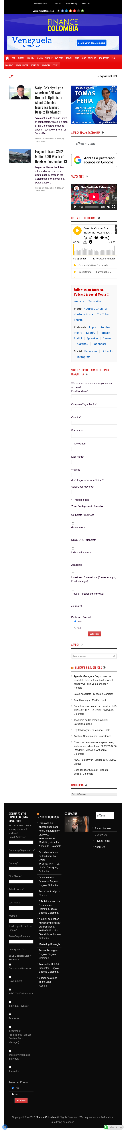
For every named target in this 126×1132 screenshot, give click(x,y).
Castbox (82, 343)
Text (79, 628)
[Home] (7, 58)
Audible (105, 327)
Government (78, 527)
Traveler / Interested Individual (87, 593)
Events (56, 65)
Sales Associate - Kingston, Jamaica (93, 694)
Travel (69, 58)
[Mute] (108, 206)
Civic (77, 58)
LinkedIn (107, 351)
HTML (80, 621)
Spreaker (92, 338)
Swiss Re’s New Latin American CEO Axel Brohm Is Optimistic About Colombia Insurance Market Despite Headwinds (49, 100)
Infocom (30, 58)
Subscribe (94, 301)
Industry (59, 58)
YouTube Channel (95, 308)
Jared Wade (40, 141)
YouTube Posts (83, 314)
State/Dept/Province (82, 486)
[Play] (75, 206)
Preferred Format (81, 617)
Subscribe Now (40, 3)
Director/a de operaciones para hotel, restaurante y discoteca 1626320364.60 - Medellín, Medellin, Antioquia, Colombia (95, 747)
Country (76, 417)
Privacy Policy (71, 3)
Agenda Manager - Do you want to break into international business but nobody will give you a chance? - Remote (93, 681)
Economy (9, 65)
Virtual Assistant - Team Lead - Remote (48, 981)
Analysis (46, 65)
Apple (92, 327)
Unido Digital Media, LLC (43, 10)
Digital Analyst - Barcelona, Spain (92, 730)
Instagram (84, 356)
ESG (113, 58)
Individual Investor (81, 552)
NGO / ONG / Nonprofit (83, 540)
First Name (77, 430)
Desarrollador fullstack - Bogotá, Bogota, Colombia (91, 771)
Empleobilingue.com (48, 817)
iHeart (78, 332)
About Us (86, 3)
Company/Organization (84, 404)
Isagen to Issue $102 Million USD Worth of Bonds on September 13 (51, 156)
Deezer (107, 338)
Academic (76, 564)
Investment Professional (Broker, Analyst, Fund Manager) (93, 579)
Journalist (76, 606)
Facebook (90, 351)
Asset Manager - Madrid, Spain (90, 700)
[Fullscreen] (113, 206)
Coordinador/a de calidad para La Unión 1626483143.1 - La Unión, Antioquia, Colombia (95, 710)
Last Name (77, 456)
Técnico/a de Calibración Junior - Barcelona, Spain (92, 722)
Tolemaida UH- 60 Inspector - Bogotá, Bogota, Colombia (49, 968)
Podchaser (99, 343)
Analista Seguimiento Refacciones (92, 736)
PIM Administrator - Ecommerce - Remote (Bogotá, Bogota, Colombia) (49, 906)
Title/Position (79, 443)
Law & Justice (22, 65)
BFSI (13, 58)
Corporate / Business (82, 515)
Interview (35, 65)
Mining (40, 58)
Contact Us (56, 3)
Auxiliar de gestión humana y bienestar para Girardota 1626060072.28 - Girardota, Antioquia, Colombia (50, 928)
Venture (49, 58)
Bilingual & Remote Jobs (88, 667)
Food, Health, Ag (89, 58)
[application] (94, 197)
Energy (21, 58)
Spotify (90, 332)
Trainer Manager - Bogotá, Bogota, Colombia (48, 954)
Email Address (79, 391)
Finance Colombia (46, 1117)
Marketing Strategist (50, 944)
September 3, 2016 (53, 138)
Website (79, 301)
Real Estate (104, 58)
